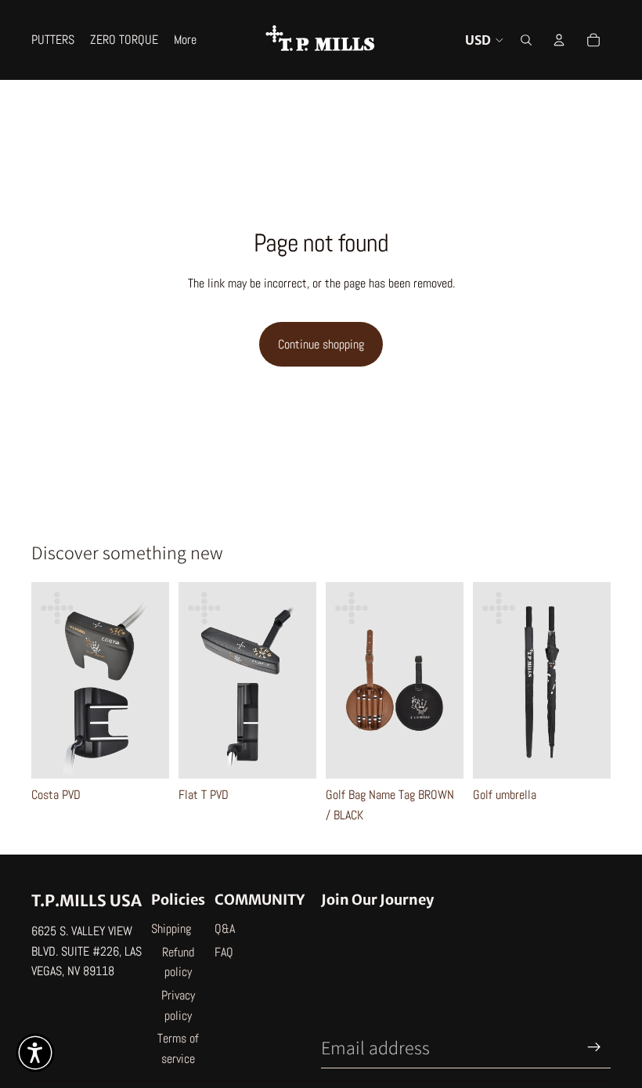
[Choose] (145, 755)
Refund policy (178, 962)
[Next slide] (152, 680)
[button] (35, 1052)
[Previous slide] (48, 680)
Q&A (225, 928)
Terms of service (178, 1048)
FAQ (224, 952)
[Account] (559, 40)
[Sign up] (594, 1047)
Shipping (171, 928)
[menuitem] (185, 40)
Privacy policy (178, 1005)
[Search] (526, 40)
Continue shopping (321, 344)
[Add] (586, 755)
